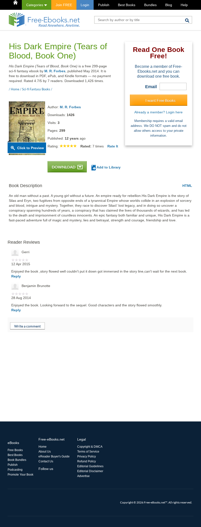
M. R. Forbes (54, 71)
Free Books (15, 450)
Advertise (83, 476)
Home (42, 446)
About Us (44, 451)
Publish (103, 5)
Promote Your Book (20, 474)
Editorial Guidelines (90, 466)
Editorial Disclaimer (90, 471)
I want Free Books (160, 100)
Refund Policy (86, 461)
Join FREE (64, 5)
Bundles (150, 5)
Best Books (126, 5)
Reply (16, 276)
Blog (168, 5)
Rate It (112, 146)
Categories (35, 5)
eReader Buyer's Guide (54, 456)
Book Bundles (17, 460)
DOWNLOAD (64, 167)
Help (184, 5)
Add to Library (108, 167)
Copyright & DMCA (89, 446)
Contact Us (45, 461)
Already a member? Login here (158, 112)
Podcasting (15, 469)
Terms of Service (88, 451)
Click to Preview (30, 148)
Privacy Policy (86, 456)
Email (151, 86)
